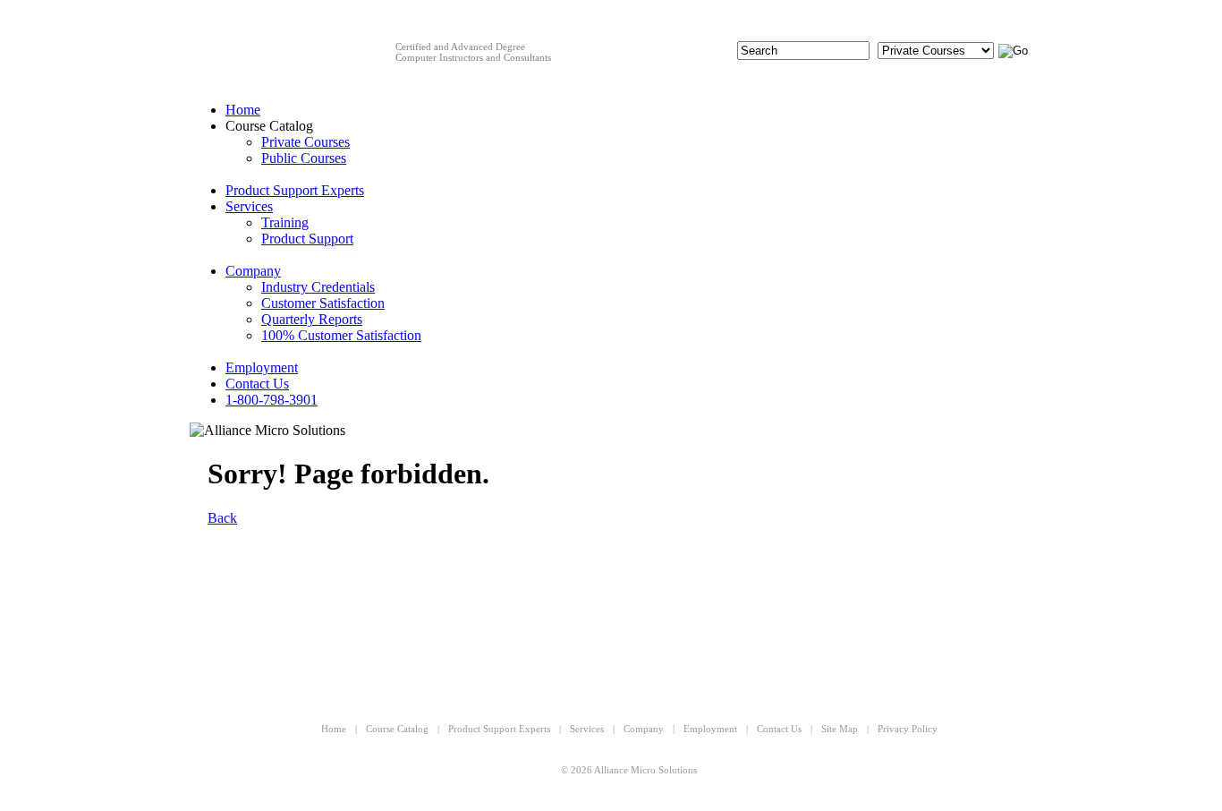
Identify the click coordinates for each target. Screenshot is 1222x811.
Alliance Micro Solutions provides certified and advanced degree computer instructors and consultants (285, 66)
